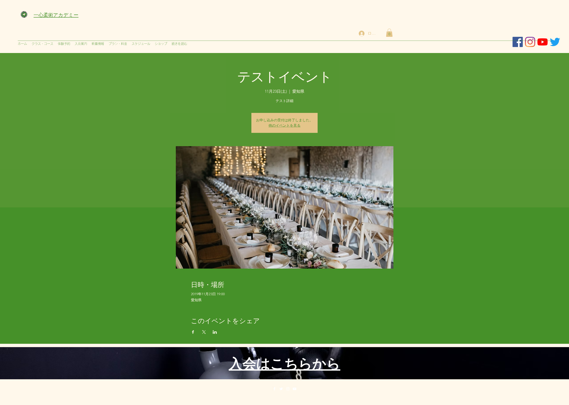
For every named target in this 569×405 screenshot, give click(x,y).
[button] (389, 33)
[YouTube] (294, 389)
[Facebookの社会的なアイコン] (518, 42)
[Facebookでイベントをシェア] (193, 332)
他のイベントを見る (284, 125)
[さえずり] (555, 42)
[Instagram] (530, 42)
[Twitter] (281, 389)
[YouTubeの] (542, 42)
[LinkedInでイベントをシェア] (215, 332)
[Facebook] (274, 389)
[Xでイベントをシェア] (204, 332)
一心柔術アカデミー (56, 14)
